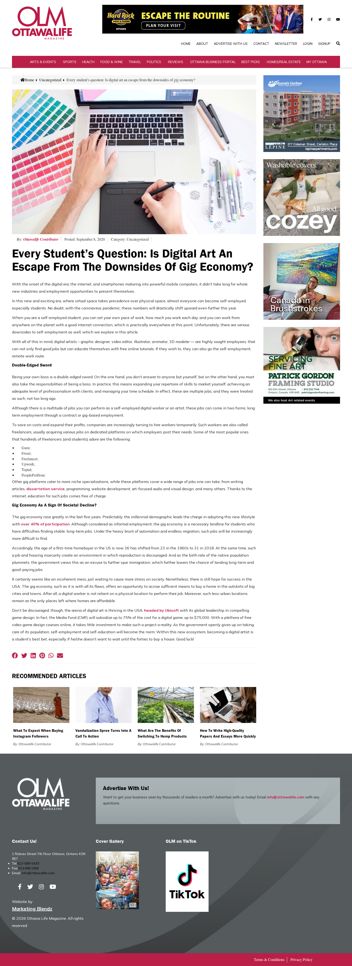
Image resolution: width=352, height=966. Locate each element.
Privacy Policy (301, 959)
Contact (261, 43)
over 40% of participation (45, 524)
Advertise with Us (231, 43)
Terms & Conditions (269, 959)
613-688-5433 (28, 863)
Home (186, 43)
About (202, 43)
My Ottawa (317, 62)
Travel (135, 62)
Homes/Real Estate (284, 62)
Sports (69, 62)
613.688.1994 (28, 868)
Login (307, 43)
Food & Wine (111, 62)
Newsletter (286, 43)
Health (88, 62)
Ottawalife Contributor (40, 239)
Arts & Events (43, 62)
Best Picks (250, 62)
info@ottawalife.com (285, 797)
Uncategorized (50, 79)
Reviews (175, 62)
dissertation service (45, 488)
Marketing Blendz (32, 909)
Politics (154, 62)
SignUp (324, 43)
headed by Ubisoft (161, 610)
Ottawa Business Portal (213, 62)
